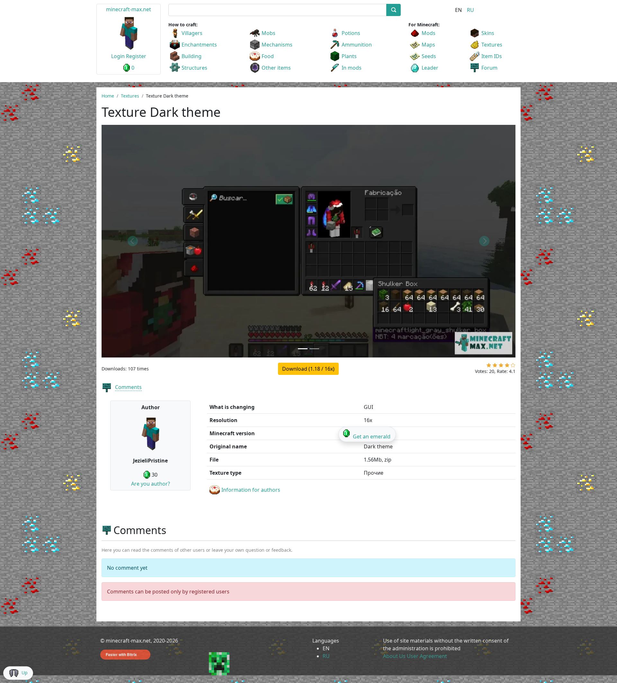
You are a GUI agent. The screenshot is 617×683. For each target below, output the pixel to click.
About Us (394, 656)
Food (268, 56)
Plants (349, 56)
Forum (489, 67)
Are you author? (150, 483)
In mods (352, 67)
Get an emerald (371, 436)
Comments (128, 387)
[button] (133, 241)
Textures (491, 44)
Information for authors (250, 489)
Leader (430, 67)
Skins (487, 33)
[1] (488, 366)
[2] (494, 366)
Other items (276, 67)
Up (25, 673)
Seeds (429, 56)
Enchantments (199, 44)
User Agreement (427, 656)
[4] (507, 366)
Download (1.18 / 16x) (308, 368)
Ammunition (357, 44)
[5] (513, 366)
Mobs (268, 33)
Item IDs (491, 56)
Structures (194, 67)
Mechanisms (277, 44)
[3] (501, 366)
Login (118, 56)
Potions (351, 33)
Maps (428, 44)
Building (191, 56)
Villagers (192, 33)
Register (136, 56)
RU (470, 9)
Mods (428, 33)
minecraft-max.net (128, 9)
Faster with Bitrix (121, 654)
